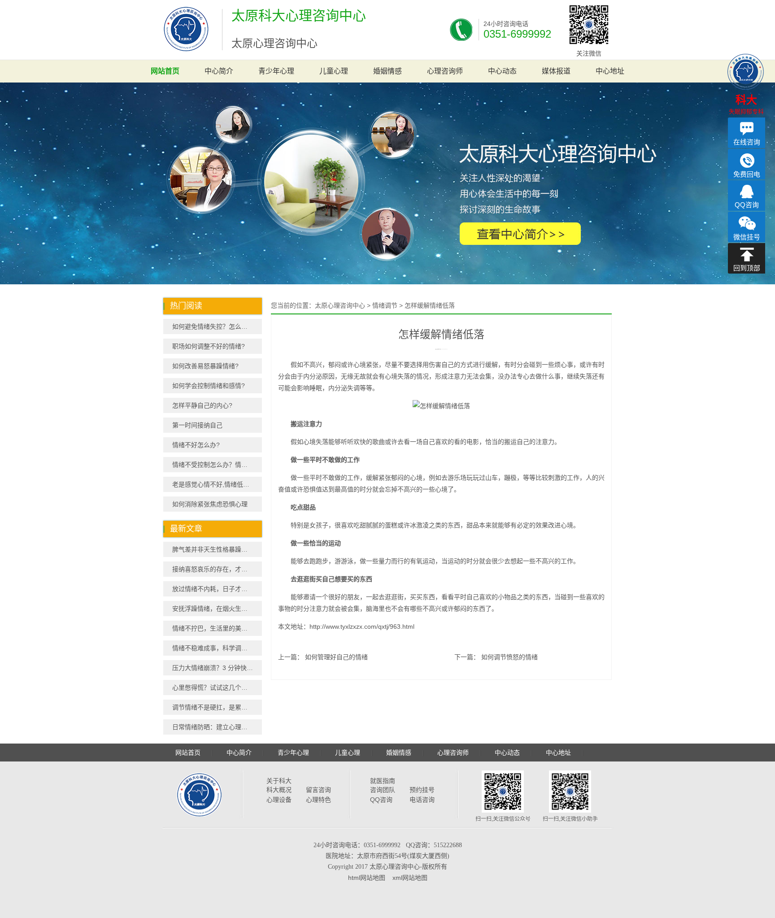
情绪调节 (384, 305)
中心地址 (610, 71)
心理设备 (279, 799)
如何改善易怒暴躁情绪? (205, 366)
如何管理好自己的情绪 (336, 657)
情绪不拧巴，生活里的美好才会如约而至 (217, 628)
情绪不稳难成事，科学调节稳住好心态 (217, 648)
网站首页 (165, 71)
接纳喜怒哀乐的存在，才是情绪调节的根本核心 (217, 569)
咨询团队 (382, 789)
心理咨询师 (445, 71)
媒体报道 (556, 71)
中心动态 (502, 71)
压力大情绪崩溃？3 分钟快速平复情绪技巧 (217, 667)
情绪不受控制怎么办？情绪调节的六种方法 (217, 464)
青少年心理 (276, 71)
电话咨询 (422, 799)
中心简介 (219, 71)
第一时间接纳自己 (197, 425)
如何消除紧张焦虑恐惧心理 (210, 504)
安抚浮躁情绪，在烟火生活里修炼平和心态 (217, 608)
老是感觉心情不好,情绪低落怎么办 (217, 484)
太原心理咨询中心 (340, 305)
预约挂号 (422, 789)
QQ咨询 (381, 799)
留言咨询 (318, 789)
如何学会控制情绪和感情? (208, 385)
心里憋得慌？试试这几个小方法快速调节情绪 (217, 687)
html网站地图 (366, 877)
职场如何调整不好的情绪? (208, 346)
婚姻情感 (387, 71)
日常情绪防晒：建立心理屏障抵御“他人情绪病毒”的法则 (217, 727)
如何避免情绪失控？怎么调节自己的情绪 (217, 326)
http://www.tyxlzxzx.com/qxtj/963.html (361, 626)
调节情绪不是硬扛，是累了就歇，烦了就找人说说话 (217, 707)
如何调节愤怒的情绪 (509, 657)
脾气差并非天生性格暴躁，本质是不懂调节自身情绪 (217, 549)
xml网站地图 (409, 877)
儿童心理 (333, 71)
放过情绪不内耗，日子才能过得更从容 (217, 588)
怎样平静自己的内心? (202, 405)
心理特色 (318, 799)
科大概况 (279, 789)
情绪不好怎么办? (196, 444)
